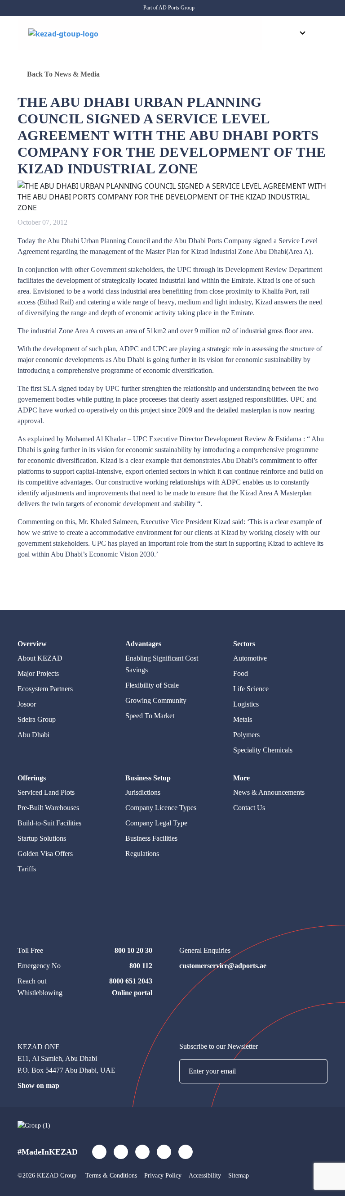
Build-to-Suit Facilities (49, 823)
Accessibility (205, 1175)
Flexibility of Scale (152, 685)
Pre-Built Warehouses (48, 807)
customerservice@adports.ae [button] (222, 965)
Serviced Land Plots (46, 792)
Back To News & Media (62, 74)
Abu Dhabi (33, 734)
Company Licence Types (160, 807)
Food (240, 673)
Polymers (246, 734)
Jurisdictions (142, 792)
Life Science (251, 689)
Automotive (250, 658)
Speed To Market (149, 716)
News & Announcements (269, 792)
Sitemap (238, 1175)
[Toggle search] (275, 33)
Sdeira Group (37, 719)
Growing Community (155, 700)
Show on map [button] (38, 1085)
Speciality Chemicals (262, 750)
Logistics (246, 704)
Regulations (142, 853)
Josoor (27, 704)
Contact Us (249, 807)
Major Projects (38, 673)
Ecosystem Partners (45, 689)
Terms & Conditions (111, 1175)
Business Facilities (151, 838)
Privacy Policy (162, 1175)
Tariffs (27, 869)
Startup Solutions (42, 838)
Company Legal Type (156, 823)
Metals (242, 719)
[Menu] (321, 34)
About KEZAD (40, 658)
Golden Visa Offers (45, 853)
